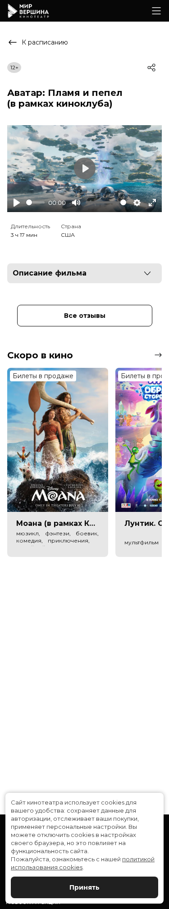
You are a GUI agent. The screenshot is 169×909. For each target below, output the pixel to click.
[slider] (35, 202)
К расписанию (45, 42)
